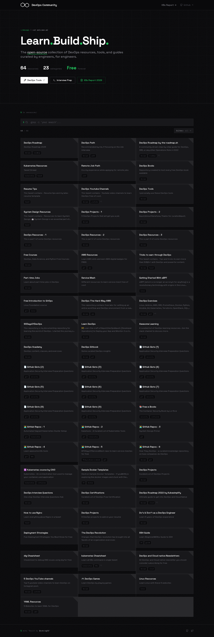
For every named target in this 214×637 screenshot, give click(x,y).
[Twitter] (192, 630)
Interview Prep (64, 80)
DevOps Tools (34, 80)
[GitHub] (187, 630)
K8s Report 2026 (93, 80)
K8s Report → (169, 5)
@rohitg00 (44, 630)
